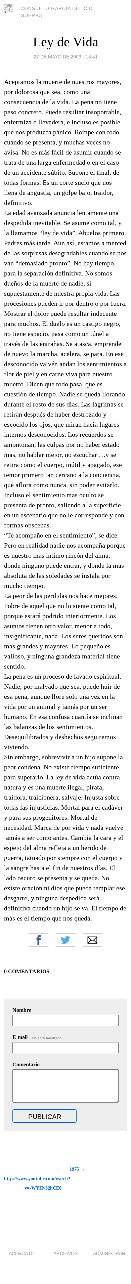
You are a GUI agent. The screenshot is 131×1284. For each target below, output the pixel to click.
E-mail (37, 1037)
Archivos (65, 1253)
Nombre (21, 1010)
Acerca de (22, 1253)
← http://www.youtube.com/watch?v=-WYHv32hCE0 (32, 1179)
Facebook (38, 940)
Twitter (65, 940)
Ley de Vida (65, 41)
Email (92, 940)
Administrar (109, 1253)
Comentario (26, 1064)
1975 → (77, 1169)
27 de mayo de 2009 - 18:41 (66, 56)
